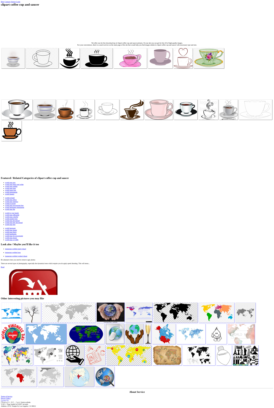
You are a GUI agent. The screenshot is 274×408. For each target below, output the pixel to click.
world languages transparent (14, 207)
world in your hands (12, 213)
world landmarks (10, 234)
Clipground (10, 401)
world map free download (14, 223)
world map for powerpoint (14, 236)
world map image (11, 230)
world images (9, 194)
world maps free (10, 190)
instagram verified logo (13, 252)
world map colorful (11, 217)
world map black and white (14, 184)
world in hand (10, 198)
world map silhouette (12, 215)
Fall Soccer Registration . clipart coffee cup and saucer (207, 116)
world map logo (10, 188)
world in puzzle (10, 203)
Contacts (7, 2)
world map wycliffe (11, 240)
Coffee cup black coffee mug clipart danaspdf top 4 (69, 64)
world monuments (11, 192)
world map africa (11, 200)
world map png (10, 182)
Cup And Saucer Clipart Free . (249, 117)
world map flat (10, 209)
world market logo (11, 219)
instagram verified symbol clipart (16, 256)
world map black (10, 232)
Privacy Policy (6, 398)
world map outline (11, 186)
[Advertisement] (137, 24)
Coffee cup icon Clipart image (11, 138)
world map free (10, 224)
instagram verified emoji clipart (15, 249)
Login (18, 2)
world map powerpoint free (14, 205)
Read (2, 267)
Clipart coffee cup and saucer (11, 65)
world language (10, 228)
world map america (11, 202)
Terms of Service (6, 396)
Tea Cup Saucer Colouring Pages (106, 117)
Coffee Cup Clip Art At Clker (130, 117)
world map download (12, 221)
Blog (2, 2)
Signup (13, 2)
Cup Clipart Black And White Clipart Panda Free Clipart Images (84, 115)
